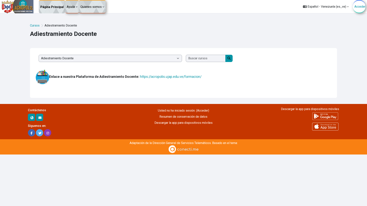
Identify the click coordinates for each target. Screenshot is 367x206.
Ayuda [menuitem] (71, 7)
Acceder (359, 6)
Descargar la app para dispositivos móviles (183, 123)
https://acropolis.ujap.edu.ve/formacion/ (171, 77)
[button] (325, 6)
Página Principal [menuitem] (52, 7)
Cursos (35, 25)
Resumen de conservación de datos (183, 116)
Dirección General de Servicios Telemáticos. (182, 143)
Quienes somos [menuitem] (91, 7)
